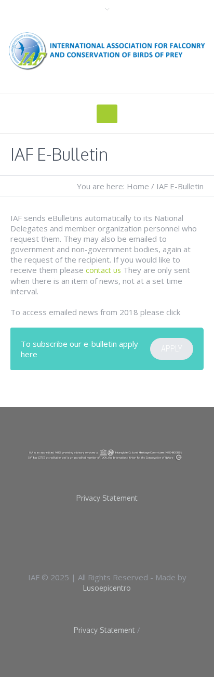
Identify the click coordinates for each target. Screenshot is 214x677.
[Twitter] (126, 536)
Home (138, 186)
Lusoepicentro (107, 587)
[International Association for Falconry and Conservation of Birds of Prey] (107, 51)
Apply (171, 349)
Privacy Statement (107, 498)
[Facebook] (93, 536)
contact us (103, 270)
